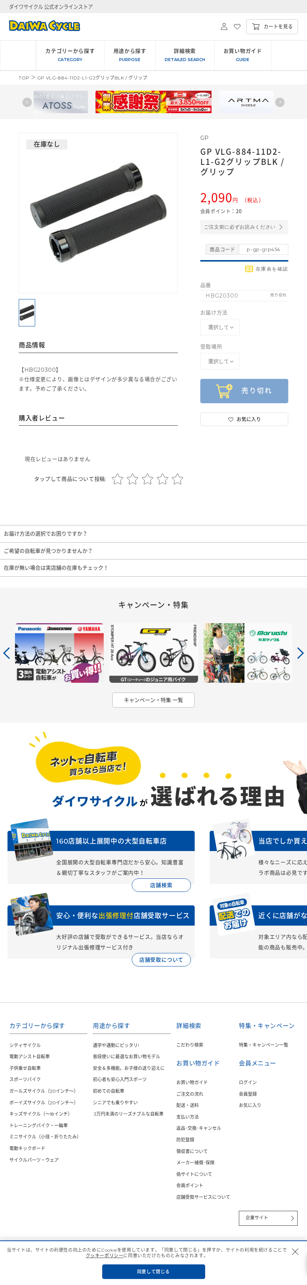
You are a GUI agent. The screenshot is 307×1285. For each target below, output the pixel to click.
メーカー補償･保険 (195, 1162)
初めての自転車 (108, 1091)
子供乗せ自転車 (25, 1068)
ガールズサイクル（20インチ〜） (43, 1091)
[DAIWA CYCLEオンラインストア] (40, 26)
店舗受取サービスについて (203, 1197)
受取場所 (211, 346)
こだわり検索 (189, 1045)
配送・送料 (187, 1105)
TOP (24, 78)
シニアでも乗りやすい (115, 1102)
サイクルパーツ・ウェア (34, 1160)
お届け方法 (214, 312)
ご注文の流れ (189, 1094)
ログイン (248, 1082)
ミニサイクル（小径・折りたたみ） (45, 1137)
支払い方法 (187, 1117)
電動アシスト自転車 (29, 1056)
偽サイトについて (194, 1174)
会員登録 (248, 1094)
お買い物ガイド (192, 1082)
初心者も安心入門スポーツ (120, 1079)
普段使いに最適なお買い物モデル (126, 1056)
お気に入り (250, 1105)
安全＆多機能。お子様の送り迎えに (129, 1068)
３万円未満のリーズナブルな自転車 (128, 1114)
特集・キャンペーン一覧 (263, 1045)
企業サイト (257, 1218)
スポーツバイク (25, 1079)
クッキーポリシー (105, 1255)
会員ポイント (189, 1185)
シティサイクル (25, 1045)
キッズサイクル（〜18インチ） (40, 1114)
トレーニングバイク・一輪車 (38, 1125)
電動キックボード (27, 1148)
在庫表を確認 (272, 269)
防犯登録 (185, 1140)
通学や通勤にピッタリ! (116, 1045)
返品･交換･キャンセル (198, 1128)
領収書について (192, 1151)
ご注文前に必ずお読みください (240, 227)
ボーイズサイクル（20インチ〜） (43, 1102)
